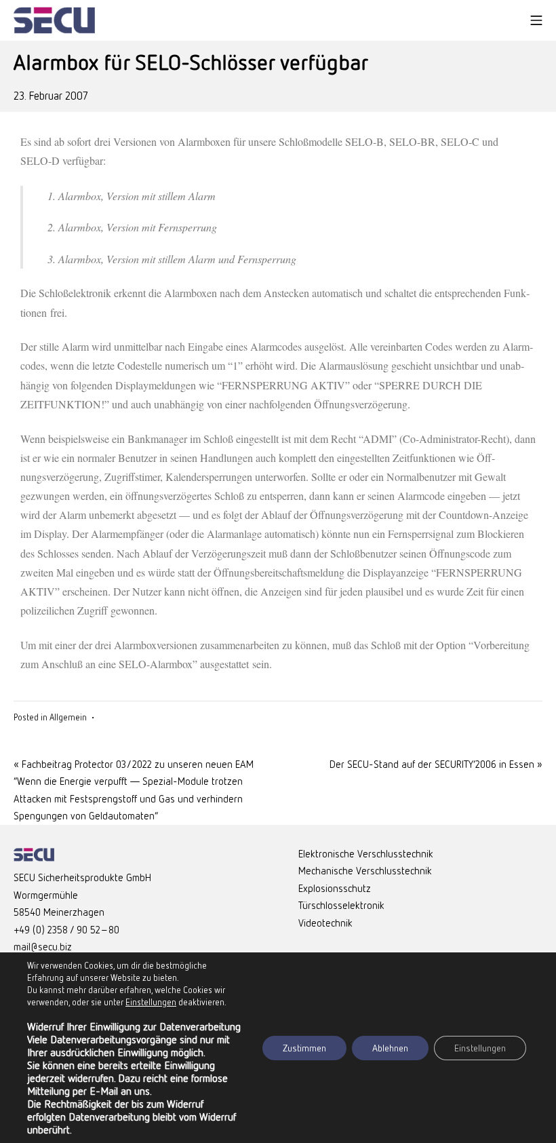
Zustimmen (304, 1047)
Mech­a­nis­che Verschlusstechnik (365, 870)
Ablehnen (390, 1047)
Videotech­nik (325, 922)
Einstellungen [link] (150, 1001)
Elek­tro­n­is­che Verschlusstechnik (365, 853)
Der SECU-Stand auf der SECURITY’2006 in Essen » (436, 764)
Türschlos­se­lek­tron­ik (341, 905)
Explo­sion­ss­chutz (334, 888)
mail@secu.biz (43, 946)
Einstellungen (480, 1047)
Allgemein (68, 717)
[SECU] (54, 20)
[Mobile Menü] (536, 20)
